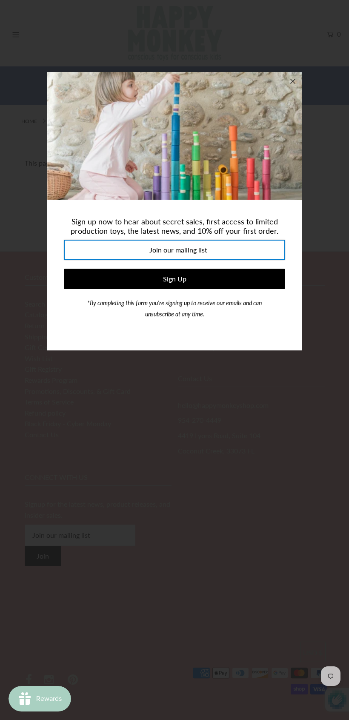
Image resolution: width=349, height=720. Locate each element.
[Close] (292, 81)
